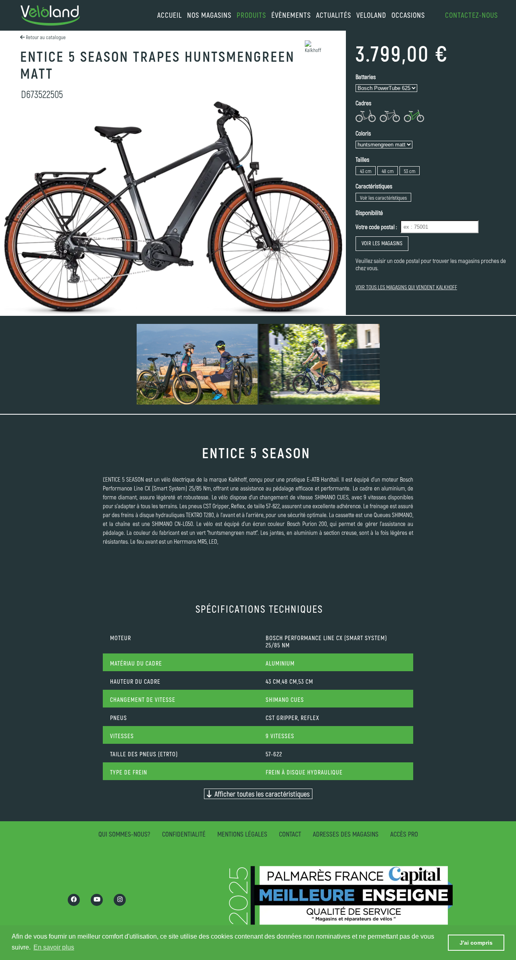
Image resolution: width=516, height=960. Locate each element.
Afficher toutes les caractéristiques (260, 793)
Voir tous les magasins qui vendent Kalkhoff (406, 287)
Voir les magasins (382, 243)
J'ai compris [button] (476, 942)
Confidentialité (184, 834)
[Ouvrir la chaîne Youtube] (97, 900)
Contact (290, 834)
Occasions (408, 14)
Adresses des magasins (346, 834)
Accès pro (404, 834)
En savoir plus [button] (53, 947)
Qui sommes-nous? (124, 834)
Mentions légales (242, 834)
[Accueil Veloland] (50, 15)
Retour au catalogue (45, 37)
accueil (169, 14)
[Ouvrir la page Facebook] (74, 900)
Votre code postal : (376, 226)
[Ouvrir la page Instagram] (120, 900)
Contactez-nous (471, 14)
